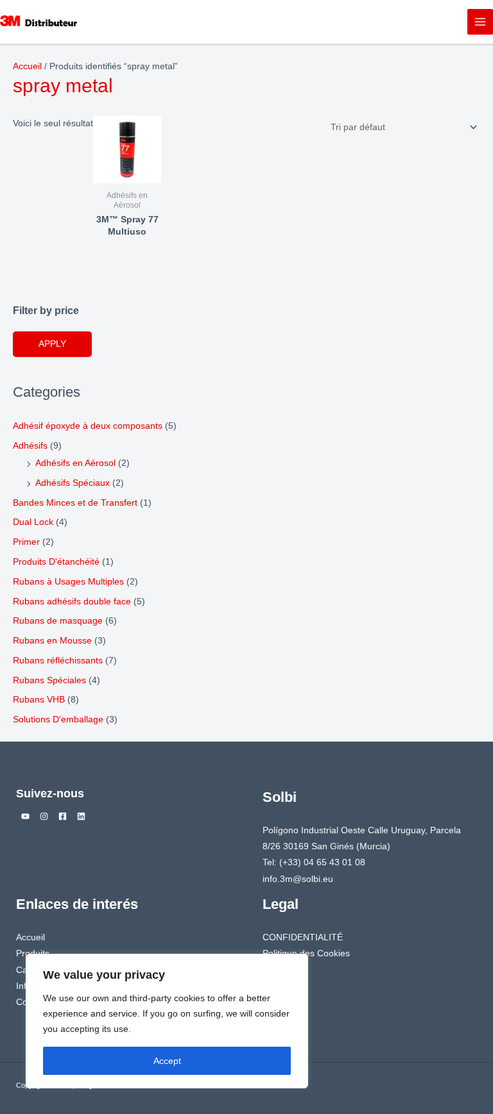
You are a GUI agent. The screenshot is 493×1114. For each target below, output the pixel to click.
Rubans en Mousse (52, 640)
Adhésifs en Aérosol (75, 463)
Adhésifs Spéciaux (72, 483)
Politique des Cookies (306, 953)
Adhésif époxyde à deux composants (87, 426)
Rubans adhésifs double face (72, 601)
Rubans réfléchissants (58, 660)
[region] (167, 1021)
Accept (167, 1061)
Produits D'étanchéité (56, 562)
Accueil (27, 66)
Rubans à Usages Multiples (68, 581)
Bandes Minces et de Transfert (75, 503)
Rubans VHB (39, 699)
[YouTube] (25, 816)
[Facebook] (62, 816)
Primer (26, 542)
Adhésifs (30, 446)
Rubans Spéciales (49, 680)
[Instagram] (44, 816)
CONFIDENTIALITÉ (303, 937)
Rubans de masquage (58, 621)
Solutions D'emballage (58, 719)
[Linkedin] (81, 816)
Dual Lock (33, 522)
